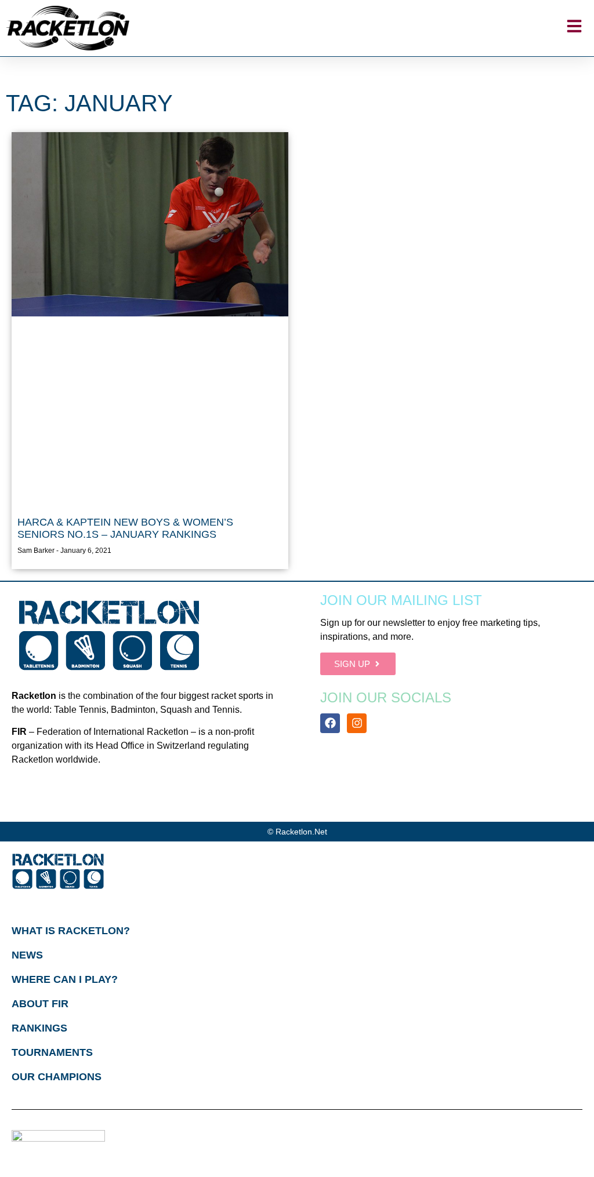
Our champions (57, 1077)
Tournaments (52, 1052)
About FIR (40, 1004)
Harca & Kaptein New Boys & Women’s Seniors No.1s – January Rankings (125, 528)
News (27, 955)
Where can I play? (65, 979)
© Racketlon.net (297, 831)
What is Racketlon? (71, 931)
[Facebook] (330, 723)
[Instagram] (357, 723)
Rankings (39, 1028)
